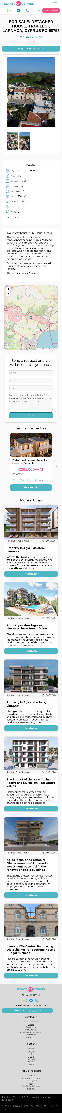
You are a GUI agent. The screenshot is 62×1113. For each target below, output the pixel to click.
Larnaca (31, 1051)
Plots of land (31, 1037)
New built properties (31, 1022)
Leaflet (39, 349)
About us (31, 1075)
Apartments (31, 1027)
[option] (31, 464)
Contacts (31, 1088)
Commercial (31, 1035)
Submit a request (51, 10)
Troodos (31, 1064)
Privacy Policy (37, 1107)
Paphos (31, 1054)
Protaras (31, 1061)
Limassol (31, 1049)
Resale (31, 1024)
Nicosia (31, 1056)
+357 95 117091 (34, 995)
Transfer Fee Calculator (31, 1086)
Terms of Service (51, 1107)
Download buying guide (27, 1010)
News (31, 1083)
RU (38, 10)
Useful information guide (31, 1078)
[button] (8, 289)
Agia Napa (31, 1059)
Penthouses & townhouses (31, 1032)
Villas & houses (31, 1029)
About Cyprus (31, 1081)
